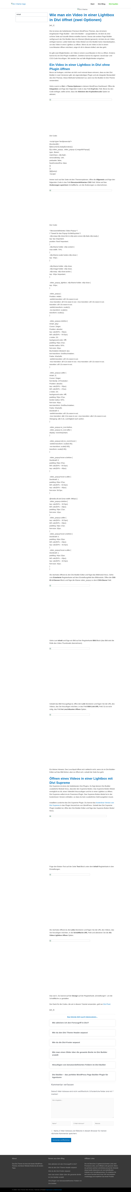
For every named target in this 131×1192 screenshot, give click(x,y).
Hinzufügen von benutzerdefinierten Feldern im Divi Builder (79, 1065)
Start (92, 4)
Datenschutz (58, 1189)
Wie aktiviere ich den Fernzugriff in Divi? (70, 1023)
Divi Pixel (106, 1004)
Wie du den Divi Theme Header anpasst (70, 1033)
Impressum (49, 1189)
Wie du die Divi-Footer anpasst (66, 1042)
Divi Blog (101, 4)
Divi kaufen (113, 4)
